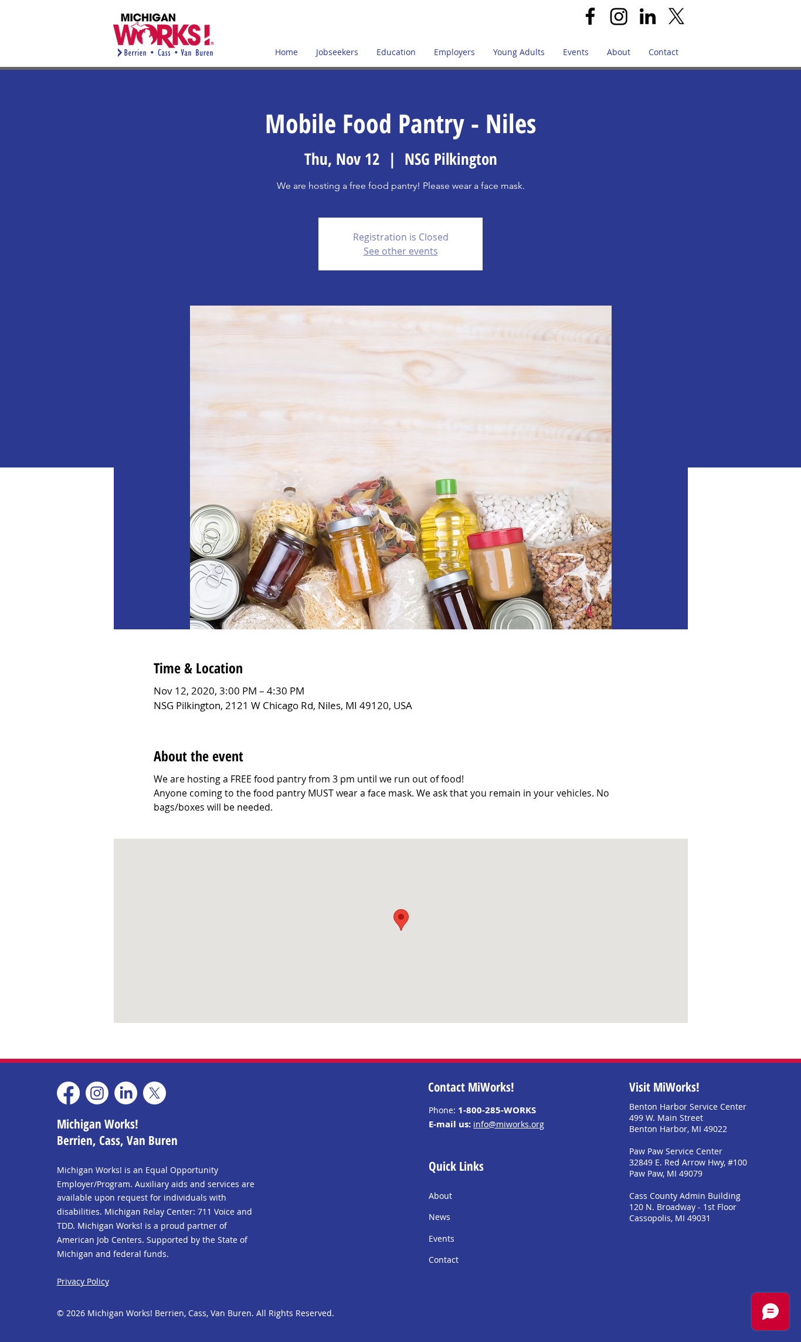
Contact (444, 1259)
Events (441, 1238)
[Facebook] (590, 16)
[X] (676, 16)
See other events (401, 251)
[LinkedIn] (647, 16)
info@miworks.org (508, 1124)
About (440, 1195)
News (439, 1216)
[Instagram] (618, 16)
